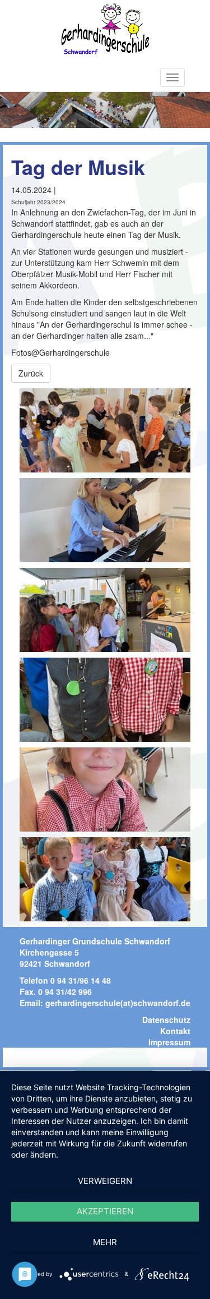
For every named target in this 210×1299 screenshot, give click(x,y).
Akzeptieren (105, 1211)
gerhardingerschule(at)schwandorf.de (117, 1002)
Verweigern (105, 1181)
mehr (105, 1242)
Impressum (169, 1042)
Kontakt (175, 1030)
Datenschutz (166, 1019)
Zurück (30, 373)
